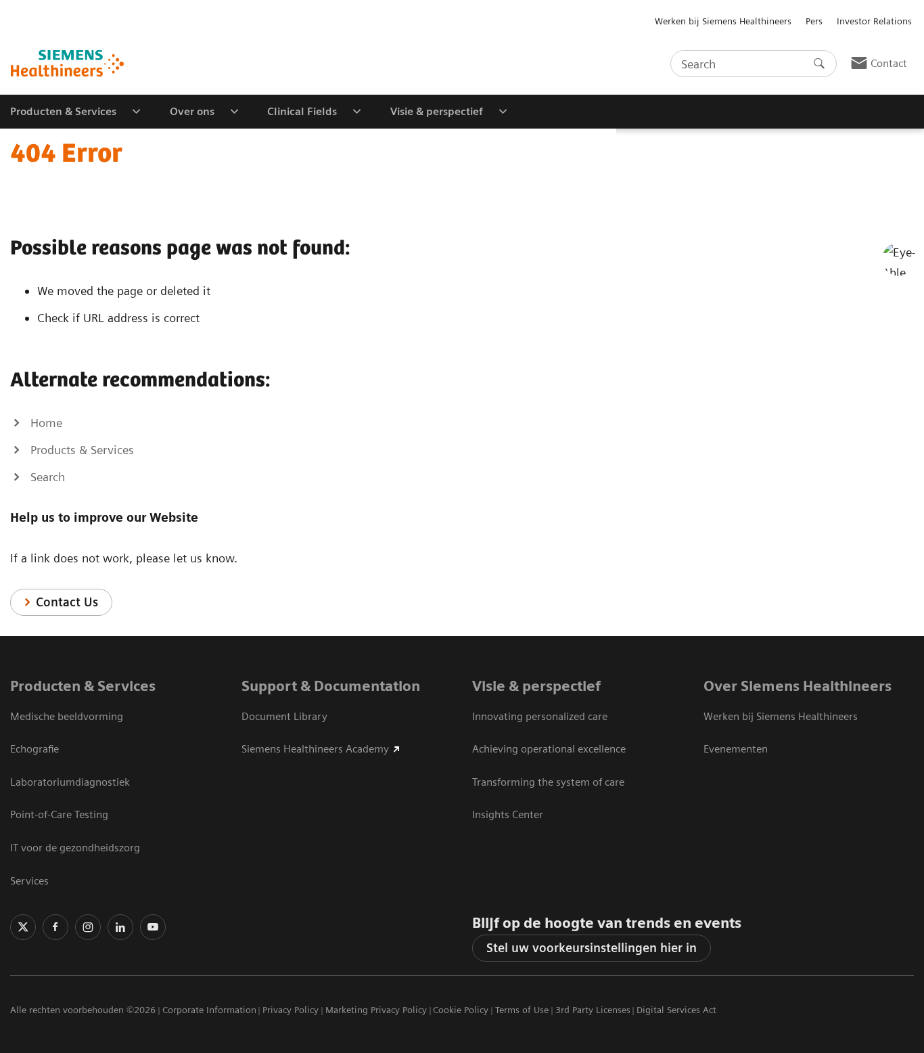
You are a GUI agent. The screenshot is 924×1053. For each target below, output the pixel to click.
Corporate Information (209, 1009)
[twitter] (23, 927)
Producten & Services (83, 685)
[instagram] (88, 927)
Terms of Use (522, 1009)
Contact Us (67, 602)
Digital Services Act (676, 1009)
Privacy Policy (290, 1009)
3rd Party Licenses (592, 1009)
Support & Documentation (330, 685)
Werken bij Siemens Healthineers (723, 21)
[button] (899, 259)
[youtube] (153, 927)
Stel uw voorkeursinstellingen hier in (591, 948)
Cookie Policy (460, 1009)
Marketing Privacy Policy (376, 1009)
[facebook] (55, 927)
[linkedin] (120, 927)
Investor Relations (874, 21)
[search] (819, 63)
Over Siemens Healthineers (797, 685)
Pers (814, 21)
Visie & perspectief (536, 685)
